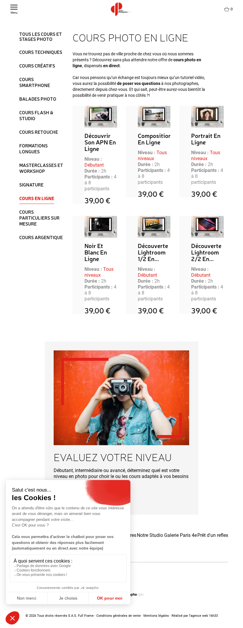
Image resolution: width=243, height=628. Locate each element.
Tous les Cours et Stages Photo (40, 37)
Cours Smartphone (34, 82)
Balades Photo (37, 99)
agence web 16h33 (204, 616)
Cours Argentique (41, 237)
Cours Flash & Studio (36, 115)
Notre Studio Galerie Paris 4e (167, 535)
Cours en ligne (36, 198)
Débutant (94, 165)
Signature (31, 185)
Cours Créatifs (37, 66)
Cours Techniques (40, 52)
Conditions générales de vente (118, 616)
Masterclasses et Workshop (41, 168)
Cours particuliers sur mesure (39, 218)
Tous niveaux (152, 155)
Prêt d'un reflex (212, 535)
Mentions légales (156, 616)
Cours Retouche (38, 132)
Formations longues (33, 148)
